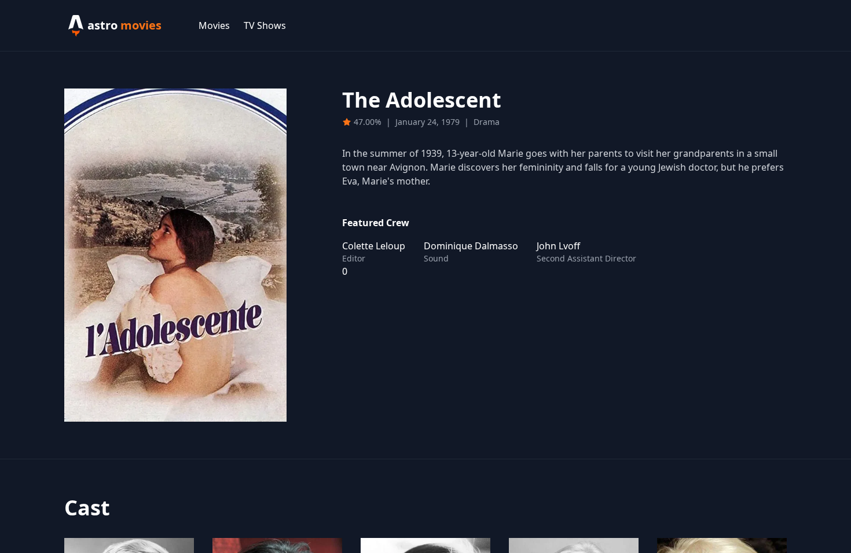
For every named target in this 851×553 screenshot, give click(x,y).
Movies (214, 25)
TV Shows (265, 25)
